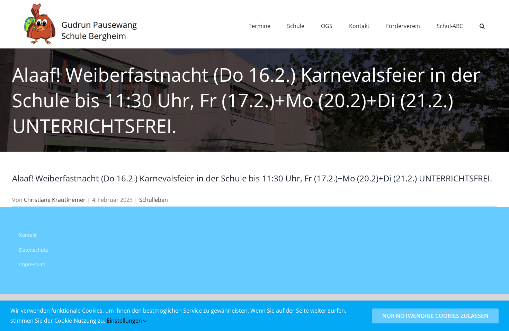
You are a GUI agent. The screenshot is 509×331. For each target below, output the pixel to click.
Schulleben (153, 200)
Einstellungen (125, 320)
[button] (482, 24)
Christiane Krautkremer (55, 200)
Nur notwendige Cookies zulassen (435, 316)
